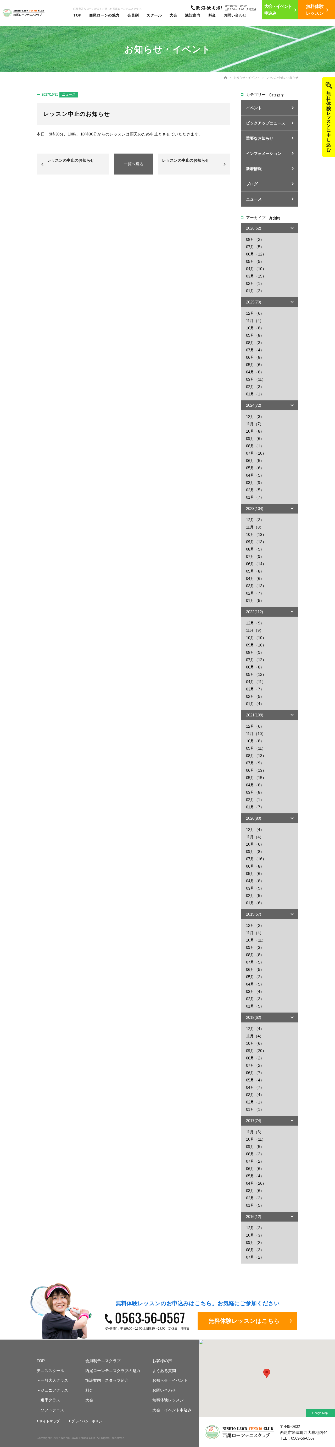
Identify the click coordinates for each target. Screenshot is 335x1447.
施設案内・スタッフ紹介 (107, 1380)
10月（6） (255, 844)
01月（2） (255, 291)
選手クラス (48, 1400)
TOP (77, 15)
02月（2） (255, 1198)
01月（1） (255, 394)
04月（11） (256, 681)
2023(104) (254, 508)
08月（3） (255, 342)
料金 (212, 15)
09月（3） (255, 947)
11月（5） (255, 1132)
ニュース (254, 199)
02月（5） (255, 490)
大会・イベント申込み (172, 1410)
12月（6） (255, 313)
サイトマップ (49, 1421)
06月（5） (255, 460)
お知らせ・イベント (247, 77)
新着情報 (254, 168)
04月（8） (255, 372)
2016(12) (253, 1216)
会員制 (133, 15)
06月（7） (255, 1072)
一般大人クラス (52, 1380)
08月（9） (255, 652)
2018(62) (253, 1017)
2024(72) (253, 405)
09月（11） (256, 748)
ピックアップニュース (265, 123)
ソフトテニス (50, 1410)
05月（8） (255, 571)
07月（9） (255, 556)
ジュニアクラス (52, 1390)
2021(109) (254, 715)
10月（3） (255, 1235)
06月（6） (255, 1168)
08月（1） (255, 446)
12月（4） (255, 829)
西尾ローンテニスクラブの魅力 (112, 1370)
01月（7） (255, 497)
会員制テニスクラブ (103, 1360)
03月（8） (255, 792)
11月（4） (255, 320)
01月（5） (255, 600)
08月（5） (255, 549)
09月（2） (255, 1242)
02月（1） (255, 283)
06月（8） (255, 357)
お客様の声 (162, 1360)
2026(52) (253, 228)
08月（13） (256, 755)
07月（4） (255, 350)
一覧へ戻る (133, 164)
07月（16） (256, 859)
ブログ (252, 184)
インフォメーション (263, 153)
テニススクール (50, 1370)
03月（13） (256, 586)
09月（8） (255, 335)
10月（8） (255, 328)
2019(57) (253, 914)
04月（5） (255, 475)
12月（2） (255, 925)
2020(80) (253, 818)
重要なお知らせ (259, 138)
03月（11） (256, 379)
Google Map (320, 1413)
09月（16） (256, 645)
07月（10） (256, 453)
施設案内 (192, 15)
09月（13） (256, 542)
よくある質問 (164, 1370)
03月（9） (255, 482)
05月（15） (256, 777)
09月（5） (255, 1146)
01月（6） (255, 903)
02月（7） (255, 593)
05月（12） (256, 674)
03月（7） (255, 689)
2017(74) (253, 1120)
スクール (154, 15)
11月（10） (256, 733)
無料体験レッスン (168, 1400)
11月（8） (255, 527)
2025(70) (253, 302)
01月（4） (255, 703)
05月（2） (255, 977)
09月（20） (256, 1050)
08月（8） (255, 955)
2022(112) (254, 612)
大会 (173, 15)
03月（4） (255, 991)
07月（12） (256, 659)
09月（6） (255, 438)
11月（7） (255, 424)
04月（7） (255, 1087)
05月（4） (255, 1080)
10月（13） (256, 534)
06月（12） (256, 254)
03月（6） (255, 1190)
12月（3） (255, 416)
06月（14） (256, 564)
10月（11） (256, 940)
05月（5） (255, 261)
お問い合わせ (235, 15)
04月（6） (255, 578)
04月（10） (256, 268)
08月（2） (255, 239)
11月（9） (255, 630)
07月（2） (255, 1065)
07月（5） (255, 246)
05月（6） (255, 364)
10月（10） (256, 637)
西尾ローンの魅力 (104, 15)
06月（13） (256, 770)
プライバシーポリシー (88, 1421)
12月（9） (255, 623)
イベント (254, 108)
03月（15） (256, 276)
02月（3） (255, 386)
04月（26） (256, 1183)
